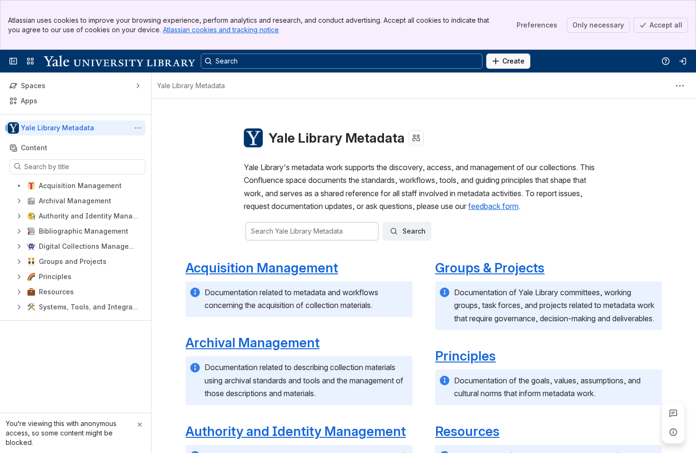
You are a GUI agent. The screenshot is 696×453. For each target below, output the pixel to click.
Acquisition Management (262, 268)
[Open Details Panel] (673, 432)
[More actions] (137, 128)
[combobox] (252, 231)
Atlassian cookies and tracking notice (221, 30)
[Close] (139, 424)
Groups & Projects (489, 268)
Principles (465, 356)
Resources (467, 431)
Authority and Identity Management (296, 431)
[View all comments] (673, 413)
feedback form (493, 206)
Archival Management (253, 343)
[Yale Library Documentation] (119, 61)
